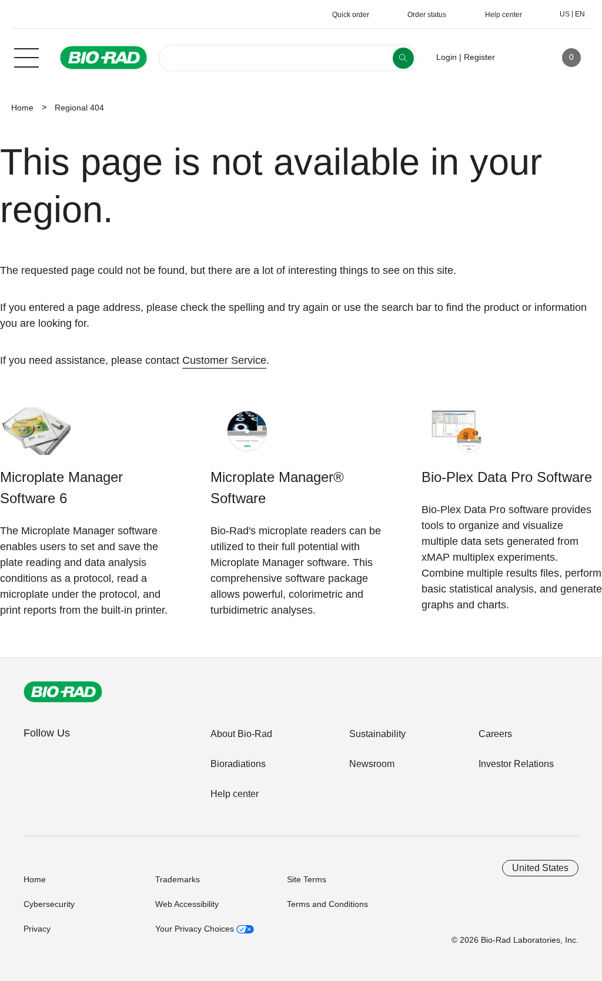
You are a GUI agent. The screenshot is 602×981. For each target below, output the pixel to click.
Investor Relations (516, 764)
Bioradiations (238, 764)
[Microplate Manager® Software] (247, 437)
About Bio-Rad (241, 734)
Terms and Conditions (327, 904)
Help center (234, 794)
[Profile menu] (521, 57)
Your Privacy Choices (195, 928)
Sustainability (377, 734)
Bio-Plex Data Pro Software (507, 477)
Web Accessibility (187, 904)
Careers (495, 734)
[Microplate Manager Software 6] (36, 437)
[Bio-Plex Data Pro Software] (458, 437)
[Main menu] (26, 56)
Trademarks (177, 879)
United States (540, 868)
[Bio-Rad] (63, 691)
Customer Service (224, 360)
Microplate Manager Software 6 (61, 487)
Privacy (37, 928)
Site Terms (306, 879)
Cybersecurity (49, 904)
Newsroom (371, 764)
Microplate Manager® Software (277, 487)
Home (22, 107)
